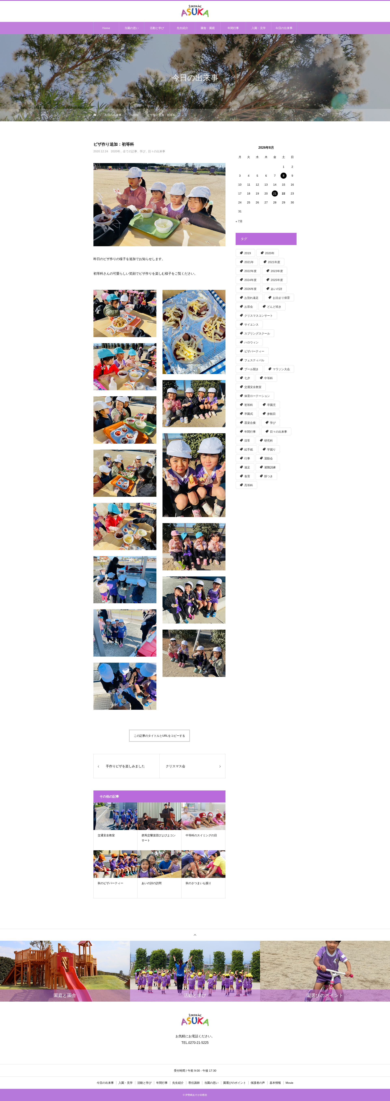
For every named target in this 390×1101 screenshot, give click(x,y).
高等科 (248, 485)
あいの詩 (276, 288)
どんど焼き (274, 306)
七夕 (247, 378)
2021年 (249, 262)
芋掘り (271, 449)
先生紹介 (182, 28)
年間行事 (233, 28)
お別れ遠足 (251, 297)
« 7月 (239, 221)
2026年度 (250, 288)
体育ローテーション (257, 396)
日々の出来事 (156, 151)
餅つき (268, 476)
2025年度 (277, 280)
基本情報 (275, 1082)
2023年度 (277, 271)
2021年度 (274, 262)
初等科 (248, 404)
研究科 (268, 440)
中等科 (268, 378)
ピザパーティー (254, 351)
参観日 (271, 413)
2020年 (115, 151)
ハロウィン (251, 342)
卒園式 (248, 413)
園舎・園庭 (208, 28)
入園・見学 (258, 28)
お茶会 (248, 306)
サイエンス (251, 324)
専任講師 (194, 1082)
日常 (247, 440)
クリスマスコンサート (258, 315)
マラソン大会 (281, 369)
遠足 (247, 467)
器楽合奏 (250, 422)
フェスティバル (254, 360)
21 (274, 193)
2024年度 (250, 280)
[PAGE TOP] (195, 935)
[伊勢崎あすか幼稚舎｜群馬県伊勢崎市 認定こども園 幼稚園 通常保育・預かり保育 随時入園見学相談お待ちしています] (195, 11)
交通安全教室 (252, 387)
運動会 (268, 458)
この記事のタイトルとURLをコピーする (159, 735)
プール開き (251, 369)
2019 (247, 253)
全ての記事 (130, 151)
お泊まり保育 (281, 297)
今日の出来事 (283, 28)
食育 (247, 476)
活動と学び (157, 28)
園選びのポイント (234, 1082)
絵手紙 (248, 449)
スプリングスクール (257, 333)
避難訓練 (270, 467)
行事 (247, 458)
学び (142, 151)
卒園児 (271, 404)
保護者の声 (258, 1082)
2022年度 (250, 271)
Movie (289, 1082)
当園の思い (132, 28)
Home (106, 28)
